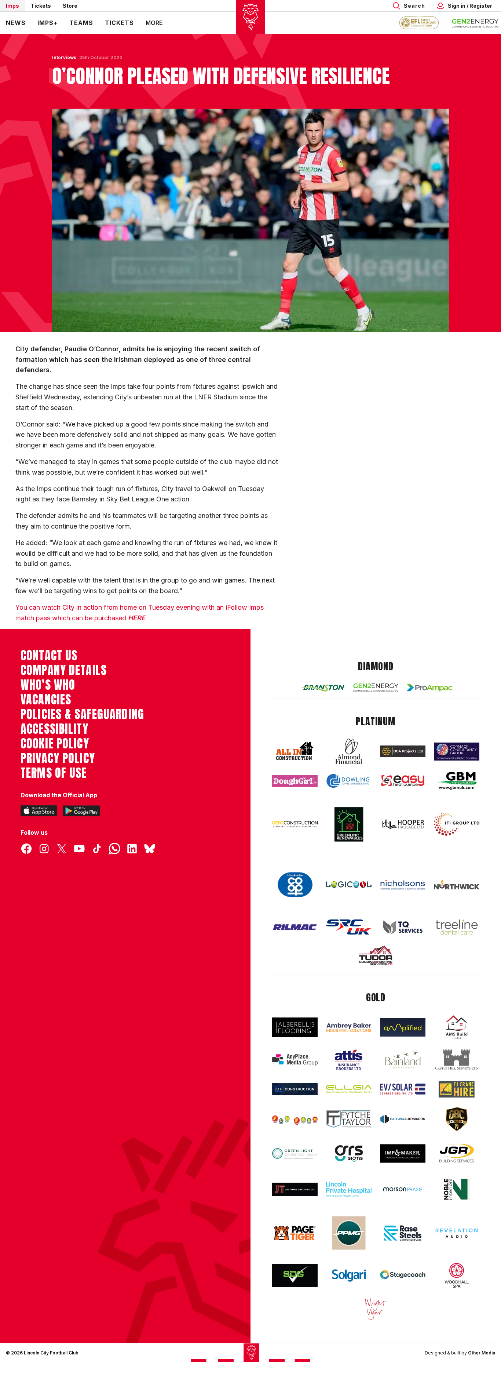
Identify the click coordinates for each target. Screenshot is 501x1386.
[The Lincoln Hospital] (349, 1189)
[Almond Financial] (349, 751)
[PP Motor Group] (349, 1233)
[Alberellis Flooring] (295, 1027)
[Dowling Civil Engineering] (349, 780)
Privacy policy (58, 758)
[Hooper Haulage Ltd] (402, 824)
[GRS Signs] (349, 1153)
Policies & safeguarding (82, 714)
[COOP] (295, 884)
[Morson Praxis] (402, 1189)
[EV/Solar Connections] (402, 1089)
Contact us (49, 655)
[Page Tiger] (295, 1233)
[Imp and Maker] (402, 1153)
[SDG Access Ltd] (295, 1275)
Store (70, 6)
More (154, 22)
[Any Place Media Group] (295, 1060)
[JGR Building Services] (456, 1153)
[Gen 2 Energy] (376, 687)
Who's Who (48, 685)
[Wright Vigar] (376, 1308)
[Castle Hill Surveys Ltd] (456, 1060)
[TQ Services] (402, 927)
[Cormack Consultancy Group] (456, 752)
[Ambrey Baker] (349, 1027)
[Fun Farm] (295, 1119)
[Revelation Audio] (456, 1233)
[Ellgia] (349, 1089)
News (16, 22)
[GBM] (456, 781)
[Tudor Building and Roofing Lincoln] (376, 955)
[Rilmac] (295, 927)
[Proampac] (429, 688)
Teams (81, 22)
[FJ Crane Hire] (456, 1089)
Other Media (481, 1353)
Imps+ (47, 22)
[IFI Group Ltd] (456, 824)
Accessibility (54, 729)
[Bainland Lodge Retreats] (402, 1060)
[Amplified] (402, 1027)
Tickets (41, 6)
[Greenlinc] (349, 824)
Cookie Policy (55, 744)
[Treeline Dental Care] (456, 927)
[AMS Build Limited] (456, 1027)
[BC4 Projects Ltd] (402, 751)
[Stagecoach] (402, 1275)
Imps (12, 6)
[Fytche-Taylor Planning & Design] (349, 1119)
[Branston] (322, 687)
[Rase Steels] (402, 1233)
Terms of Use (54, 773)
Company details (64, 670)
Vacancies (46, 699)
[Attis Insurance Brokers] (349, 1060)
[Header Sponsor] (475, 22)
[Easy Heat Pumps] (402, 781)
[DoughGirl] (295, 781)
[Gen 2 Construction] (295, 824)
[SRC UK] (349, 927)
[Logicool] (349, 884)
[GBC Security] (456, 1119)
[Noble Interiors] (456, 1189)
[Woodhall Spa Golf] (456, 1275)
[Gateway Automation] (402, 1119)
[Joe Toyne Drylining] (295, 1189)
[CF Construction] (295, 1089)
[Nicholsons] (402, 884)
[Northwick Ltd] (456, 884)
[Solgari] (349, 1275)
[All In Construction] (295, 751)
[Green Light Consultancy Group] (295, 1153)
